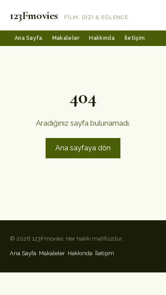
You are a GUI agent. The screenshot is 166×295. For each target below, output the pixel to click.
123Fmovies (34, 15)
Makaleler (66, 38)
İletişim (134, 38)
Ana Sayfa (28, 38)
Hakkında (101, 38)
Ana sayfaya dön (83, 148)
